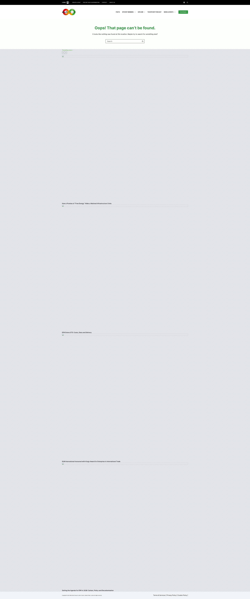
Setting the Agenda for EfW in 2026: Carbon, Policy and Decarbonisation (88, 590)
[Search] (187, 2)
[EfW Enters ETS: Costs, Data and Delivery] (125, 268)
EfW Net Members (128, 12)
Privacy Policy (171, 595)
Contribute (183, 12)
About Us (112, 2)
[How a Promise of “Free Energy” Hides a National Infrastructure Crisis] (125, 128)
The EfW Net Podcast (154, 12)
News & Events (168, 12)
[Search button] (142, 41)
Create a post (76, 2)
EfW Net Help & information (91, 2)
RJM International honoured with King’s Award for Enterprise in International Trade (91, 461)
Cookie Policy (182, 595)
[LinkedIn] (184, 2)
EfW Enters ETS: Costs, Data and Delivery (77, 332)
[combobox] (123, 41)
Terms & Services (159, 595)
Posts (118, 12)
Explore (140, 12)
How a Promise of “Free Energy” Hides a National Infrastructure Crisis (86, 203)
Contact (104, 2)
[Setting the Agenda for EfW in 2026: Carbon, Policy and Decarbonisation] (125, 526)
